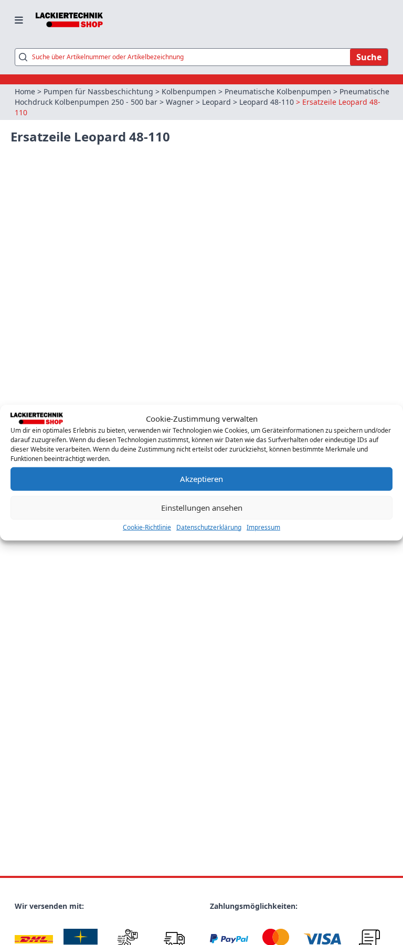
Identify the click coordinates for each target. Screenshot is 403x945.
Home (25, 91)
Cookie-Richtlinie (147, 526)
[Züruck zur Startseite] (69, 20)
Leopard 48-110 (266, 102)
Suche (368, 57)
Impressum (263, 526)
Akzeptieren (201, 479)
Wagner (180, 102)
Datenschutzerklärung (208, 526)
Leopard (216, 102)
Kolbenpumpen (189, 91)
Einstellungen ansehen (201, 507)
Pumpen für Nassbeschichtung (98, 91)
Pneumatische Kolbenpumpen (278, 91)
